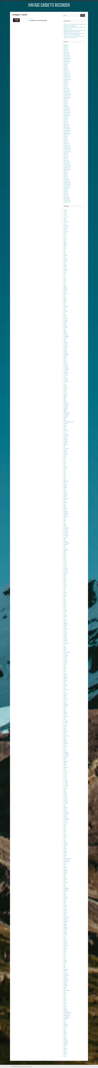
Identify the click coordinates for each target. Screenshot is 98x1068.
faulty (65, 450)
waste (65, 1030)
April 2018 (66, 194)
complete (66, 372)
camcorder (66, 335)
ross (65, 833)
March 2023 (66, 106)
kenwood (66, 572)
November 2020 (67, 148)
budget (65, 327)
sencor (65, 863)
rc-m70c (65, 783)
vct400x (65, 993)
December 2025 (67, 57)
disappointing (67, 412)
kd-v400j (65, 569)
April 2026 (66, 51)
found (65, 469)
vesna (65, 997)
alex (64, 252)
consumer (66, 380)
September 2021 (67, 133)
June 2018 (66, 191)
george (65, 486)
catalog (65, 347)
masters (65, 632)
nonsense (66, 698)
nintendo (66, 694)
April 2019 (66, 176)
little (65, 601)
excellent (66, 441)
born (65, 312)
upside (65, 987)
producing (66, 752)
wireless (65, 1038)
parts (65, 719)
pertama (65, 731)
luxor (65, 613)
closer (65, 363)
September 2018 (67, 187)
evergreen (66, 439)
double (65, 417)
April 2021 (66, 140)
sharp (65, 869)
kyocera (65, 584)
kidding (65, 574)
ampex (65, 264)
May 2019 (66, 175)
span (65, 893)
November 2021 (67, 130)
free (64, 472)
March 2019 (66, 178)
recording (66, 803)
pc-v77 (65, 724)
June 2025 (66, 66)
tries (65, 964)
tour (65, 963)
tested (65, 948)
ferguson (66, 454)
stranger (65, 909)
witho (65, 1039)
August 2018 (66, 188)
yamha (65, 1050)
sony (65, 885)
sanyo (65, 848)
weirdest (65, 1033)
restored (65, 816)
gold (65, 490)
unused (65, 982)
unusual (65, 984)
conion (65, 377)
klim (64, 577)
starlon (65, 899)
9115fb (65, 237)
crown (65, 390)
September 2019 (67, 169)
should (65, 873)
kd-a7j (65, 565)
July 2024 (66, 82)
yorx (65, 1054)
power (65, 750)
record (65, 797)
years (65, 1051)
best (65, 294)
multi (65, 670)
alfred (65, 254)
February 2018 (67, 197)
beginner (65, 290)
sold (65, 884)
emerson (66, 436)
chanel (65, 350)
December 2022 (67, 110)
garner (65, 483)
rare (64, 770)
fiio (64, 456)
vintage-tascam (67, 1015)
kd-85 (65, 561)
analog (65, 266)
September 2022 (67, 115)
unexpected (66, 975)
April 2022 (66, 122)
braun (65, 324)
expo (65, 445)
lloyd (65, 602)
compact (66, 371)
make (65, 626)
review (65, 824)
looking (65, 610)
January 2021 (66, 145)
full (64, 475)
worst (65, 1047)
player (65, 740)
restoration (66, 813)
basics (65, 285)
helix (65, 519)
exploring (66, 444)
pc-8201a (66, 722)
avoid (65, 281)
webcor (65, 1032)
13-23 (65, 212)
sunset (65, 914)
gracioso (65, 499)
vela (64, 994)
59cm (65, 233)
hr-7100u (66, 529)
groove (65, 505)
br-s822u (66, 320)
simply (65, 879)
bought (65, 315)
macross (65, 620)
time (65, 954)
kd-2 (65, 559)
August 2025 (66, 63)
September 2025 (67, 61)
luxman (65, 611)
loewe (65, 605)
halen (65, 510)
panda (65, 718)
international (66, 543)
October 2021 (67, 131)
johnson (65, 554)
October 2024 (67, 78)
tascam (65, 931)
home (65, 526)
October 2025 (67, 60)
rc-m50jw (66, 782)
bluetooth (66, 306)
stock (65, 905)
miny (65, 650)
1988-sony (66, 221)
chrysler (65, 356)
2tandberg (66, 225)
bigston (65, 300)
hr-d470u (66, 531)
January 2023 (66, 109)
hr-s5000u (66, 534)
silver (65, 876)
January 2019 (66, 181)
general (65, 484)
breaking (65, 326)
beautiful (66, 288)
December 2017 (67, 200)
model (65, 658)
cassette (66, 344)
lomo (65, 607)
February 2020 (67, 161)
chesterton (66, 354)
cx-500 (65, 393)
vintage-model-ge (67, 1012)
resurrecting (66, 819)
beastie (65, 287)
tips (64, 957)
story (65, 908)
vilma (65, 1008)
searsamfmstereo (68, 858)
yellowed (66, 1053)
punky (65, 758)
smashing (66, 882)
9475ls (65, 239)
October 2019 (67, 167)
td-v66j (65, 934)
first (64, 460)
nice (64, 691)
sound (65, 887)
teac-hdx (66, 937)
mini (65, 644)
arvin (65, 275)
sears (65, 857)
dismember (66, 415)
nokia (65, 697)
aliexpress (66, 255)
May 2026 (66, 49)
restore (65, 815)
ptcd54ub (66, 756)
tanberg (65, 927)
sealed (65, 855)
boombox (66, 311)
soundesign (66, 890)
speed (65, 894)
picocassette (66, 736)
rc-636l (65, 776)
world (65, 1045)
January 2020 (66, 163)
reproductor (66, 812)
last (64, 589)
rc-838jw (65, 780)
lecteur (65, 592)
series (65, 866)
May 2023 (66, 103)
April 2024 (66, 87)
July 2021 (66, 136)
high (65, 523)
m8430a (65, 616)
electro (65, 429)
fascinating (66, 448)
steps (65, 900)
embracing (66, 435)
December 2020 (67, 146)
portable (65, 746)
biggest (65, 299)
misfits (65, 653)
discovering (66, 414)
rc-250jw (65, 771)
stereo (65, 902)
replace (65, 810)
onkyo (65, 707)
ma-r (65, 617)
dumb (65, 420)
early (65, 424)
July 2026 (66, 46)
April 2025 (66, 69)
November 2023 (67, 94)
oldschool (66, 704)
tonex (65, 958)
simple (65, 878)
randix (65, 768)
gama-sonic (66, 481)
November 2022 (67, 112)
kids (64, 575)
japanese (66, 549)
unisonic (65, 978)
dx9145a (65, 423)
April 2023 (66, 104)
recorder (65, 800)
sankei (65, 845)
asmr (65, 278)
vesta (65, 999)
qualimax (66, 761)
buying (65, 332)
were (65, 1035)
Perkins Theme (29, 1066)
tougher (65, 961)
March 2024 (66, 88)
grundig (65, 508)
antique (65, 270)
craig (65, 384)
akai (64, 251)
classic (65, 359)
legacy (65, 595)
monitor (65, 662)
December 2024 (67, 75)
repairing (65, 807)
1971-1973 (66, 216)
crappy (65, 386)
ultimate (65, 970)
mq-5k (65, 667)
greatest (65, 502)
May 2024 (66, 85)
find (64, 459)
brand (65, 323)
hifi (64, 522)
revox (65, 825)
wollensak (66, 1041)
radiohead (66, 767)
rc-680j (65, 777)
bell (64, 291)
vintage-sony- (67, 1014)
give (64, 489)
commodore (66, 369)
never (65, 688)
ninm (65, 692)
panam (65, 715)
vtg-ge (65, 1023)
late (64, 590)
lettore (65, 596)
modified (66, 661)
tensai (65, 946)
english (65, 438)
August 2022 (66, 116)
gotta (65, 496)
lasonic (65, 587)
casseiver (66, 342)
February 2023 (67, 107)
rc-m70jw (66, 785)
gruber (65, 507)
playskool (66, 743)
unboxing (66, 973)
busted (65, 330)
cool (65, 383)
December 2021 (67, 128)
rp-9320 (65, 836)
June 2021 (66, 137)
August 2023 (66, 98)
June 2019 (66, 173)
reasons (65, 795)
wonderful (66, 1042)
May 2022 (66, 121)
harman (65, 514)
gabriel (65, 480)
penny (65, 728)
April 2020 (66, 158)
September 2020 (67, 151)
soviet (65, 891)
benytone (66, 293)
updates (65, 985)
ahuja (65, 246)
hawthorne (66, 516)
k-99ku (65, 558)
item (65, 547)
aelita (65, 245)
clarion (65, 357)
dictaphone (66, 406)
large (65, 586)
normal (65, 700)
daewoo (65, 394)
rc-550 (65, 774)
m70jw (65, 614)
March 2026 (66, 52)
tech (65, 939)
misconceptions (67, 652)
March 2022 (66, 124)
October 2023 (67, 95)
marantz (65, 629)
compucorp (66, 374)
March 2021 (66, 142)
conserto (66, 378)
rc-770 (65, 779)
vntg (65, 1021)
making (65, 628)
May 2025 (66, 67)
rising (65, 830)
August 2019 (66, 170)
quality (65, 762)
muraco (65, 671)
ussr (65, 991)
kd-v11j (65, 567)
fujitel (65, 474)
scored (65, 854)
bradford (65, 321)
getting (65, 487)
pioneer (65, 738)
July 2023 (66, 100)
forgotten (66, 466)
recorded (66, 798)
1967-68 (65, 213)
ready (65, 789)
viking (65, 1006)
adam (65, 240)
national (65, 680)
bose (65, 314)
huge (65, 538)
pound (65, 749)
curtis (65, 391)
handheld (66, 511)
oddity (65, 703)
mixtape (65, 656)
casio (65, 341)
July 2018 (66, 190)
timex (65, 955)
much (65, 668)
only (65, 709)
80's (64, 236)
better (65, 297)
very (65, 996)
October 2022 (67, 113)
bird (64, 303)
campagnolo (66, 336)
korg (65, 581)
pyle (64, 759)
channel (65, 351)
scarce (65, 849)
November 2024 (67, 76)
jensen (65, 552)
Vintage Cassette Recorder (49, 5)
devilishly (66, 405)
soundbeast (66, 888)
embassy (66, 433)
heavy (65, 517)
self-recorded (66, 861)
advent (65, 243)
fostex (65, 468)
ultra (65, 972)
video (65, 1005)
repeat (65, 809)
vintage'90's (66, 1011)
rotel (65, 834)
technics (65, 940)
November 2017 (67, 202)
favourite (66, 453)
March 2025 (66, 70)
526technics (66, 231)
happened (66, 513)
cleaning (65, 362)
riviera (65, 831)
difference (66, 408)
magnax (65, 625)
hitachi (65, 525)
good (65, 493)
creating (65, 388)
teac (65, 936)
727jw (65, 234)
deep (65, 399)
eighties (65, 426)
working (65, 1044)
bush (65, 329)
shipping (65, 870)
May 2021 (66, 139)
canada (65, 338)
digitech (65, 409)
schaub (65, 851)
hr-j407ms (66, 532)
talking (65, 925)
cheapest (66, 353)
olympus (65, 706)
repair (65, 806)
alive (65, 257)
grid (64, 504)
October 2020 (67, 149)
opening (65, 712)
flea (64, 465)
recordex (66, 801)
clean (65, 360)
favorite (65, 451)
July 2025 (66, 64)
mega (65, 637)
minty (65, 647)
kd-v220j (65, 568)
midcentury (66, 643)
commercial (66, 368)
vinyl (65, 1020)
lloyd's (65, 604)
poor (65, 744)
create (65, 387)
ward (65, 1027)
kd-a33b (65, 562)
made (65, 622)
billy (64, 302)
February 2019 (67, 179)
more (65, 664)
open (65, 710)
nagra (65, 676)
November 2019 (67, 166)
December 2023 (67, 93)
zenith (65, 1056)
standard (66, 897)
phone (65, 734)
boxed (65, 317)
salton (65, 842)
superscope (66, 917)
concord (65, 375)
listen (65, 599)
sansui (65, 846)
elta (64, 432)
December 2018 (67, 182)
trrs (64, 967)
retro (65, 821)
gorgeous (66, 495)
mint (65, 646)
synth (65, 922)
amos (65, 263)
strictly (65, 911)
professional (66, 753)
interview (66, 544)
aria (64, 273)
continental (66, 381)
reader (65, 788)
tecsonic (65, 942)
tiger (65, 952)
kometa (65, 580)
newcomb (66, 689)
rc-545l (65, 773)
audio (65, 279)
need (65, 683)
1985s (65, 219)
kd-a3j (65, 564)
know (65, 578)
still (64, 903)
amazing (65, 258)
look (65, 608)
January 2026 (66, 55)
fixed (65, 463)
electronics (66, 430)
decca (65, 397)
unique (65, 976)
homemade (66, 528)
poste (65, 747)
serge (65, 864)
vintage (65, 1009)
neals (65, 682)
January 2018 (66, 199)
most (65, 665)
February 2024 (67, 90)
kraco (65, 583)
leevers (65, 593)
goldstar (65, 492)
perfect (65, 730)
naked (65, 679)
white (65, 1036)
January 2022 (66, 127)
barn (65, 284)
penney (65, 727)
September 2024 (67, 79)
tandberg (66, 928)
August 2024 (66, 81)
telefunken (66, 945)
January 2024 (66, 91)
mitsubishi (66, 655)
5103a (65, 230)
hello (65, 520)
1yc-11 (65, 222)
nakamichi (66, 677)
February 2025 (67, 72)
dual (65, 418)
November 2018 (67, 184)
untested (66, 981)
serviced (65, 867)
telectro (65, 943)
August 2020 (66, 152)
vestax (65, 1000)
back (65, 282)
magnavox (66, 623)
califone (65, 333)
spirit (65, 896)
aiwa (65, 249)
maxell (65, 634)
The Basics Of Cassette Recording (38, 20)
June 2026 (66, 48)
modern (65, 659)
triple (65, 966)
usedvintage (66, 990)
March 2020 (66, 160)
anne (65, 267)
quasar (65, 764)
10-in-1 (65, 209)
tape (65, 930)
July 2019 (66, 172)
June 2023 (66, 101)
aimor (65, 248)
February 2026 (67, 54)
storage (65, 906)
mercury (65, 638)
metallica (66, 640)
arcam (65, 272)
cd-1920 (65, 348)
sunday (65, 912)
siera (65, 875)
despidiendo (66, 403)
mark (65, 631)
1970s (65, 215)
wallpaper (66, 1026)
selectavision (66, 860)
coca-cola (66, 365)
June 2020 (66, 155)
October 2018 (67, 185)
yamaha (65, 1048)
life (64, 598)
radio (65, 765)
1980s (65, 218)
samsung (66, 843)
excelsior (66, 442)
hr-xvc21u (66, 537)
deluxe (65, 400)
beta (65, 296)
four (65, 471)
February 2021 (67, 143)
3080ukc (65, 228)
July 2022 (66, 118)
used (65, 988)
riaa (64, 828)
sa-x (65, 839)
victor (65, 1002)
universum (66, 979)
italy (65, 546)
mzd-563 (66, 674)
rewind (65, 827)
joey (65, 553)
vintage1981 (66, 1017)
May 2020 (66, 157)
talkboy (65, 924)
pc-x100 (65, 725)
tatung (65, 933)
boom (65, 309)
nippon (65, 695)
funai (65, 478)
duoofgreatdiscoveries (68, 421)
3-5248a (65, 227)
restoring (66, 818)
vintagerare (66, 1018)
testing (65, 949)
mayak (65, 635)
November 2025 (67, 58)
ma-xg (65, 619)
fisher (65, 462)
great (65, 501)
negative (65, 685)
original (65, 713)
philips (65, 733)
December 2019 (67, 164)
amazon (65, 260)
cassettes (66, 345)
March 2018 (66, 196)
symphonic (66, 921)
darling (65, 396)
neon (65, 686)
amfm (65, 261)
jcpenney (66, 550)
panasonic (66, 716)
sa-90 (65, 837)
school (65, 852)
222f (65, 224)
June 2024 (66, 84)
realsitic (65, 794)
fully (64, 477)
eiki (64, 427)
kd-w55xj (66, 571)
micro (65, 641)
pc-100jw (66, 721)
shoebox (65, 872)
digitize (65, 411)
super (65, 915)
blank (65, 305)
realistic (65, 792)
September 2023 (67, 97)
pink (64, 737)
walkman (66, 1024)
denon (65, 402)
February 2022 (67, 125)
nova (65, 701)
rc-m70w (66, 786)
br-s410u (66, 318)
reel (64, 804)
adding (65, 242)
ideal (65, 540)
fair (64, 447)
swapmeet (66, 918)
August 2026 (66, 45)
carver (65, 339)
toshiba (65, 960)
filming (65, 457)
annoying (66, 269)
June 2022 (66, 119)
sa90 (65, 840)
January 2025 (66, 73)
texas (65, 951)
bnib (65, 308)
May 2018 (66, 193)
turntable (66, 969)
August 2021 (66, 134)
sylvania (65, 920)
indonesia (66, 541)
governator (66, 498)
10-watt (65, 210)
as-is (65, 276)
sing (64, 881)
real (64, 791)
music (65, 673)
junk (65, 556)
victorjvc (65, 1003)
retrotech (66, 822)
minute (65, 649)
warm (65, 1029)
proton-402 (66, 755)
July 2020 (66, 154)
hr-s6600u (66, 535)
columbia (66, 366)
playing (65, 741)
